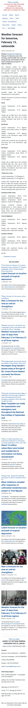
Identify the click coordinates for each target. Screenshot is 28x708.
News (11, 18)
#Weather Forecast (10, 256)
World (19, 25)
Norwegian (4, 380)
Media (11, 15)
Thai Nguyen (5, 496)
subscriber (12, 464)
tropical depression (9, 287)
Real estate (5, 25)
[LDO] (14, 268)
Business (5, 18)
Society (4, 15)
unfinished (4, 504)
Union (17, 18)
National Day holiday (17, 424)
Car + (4, 28)
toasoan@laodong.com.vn (13, 666)
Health (14, 25)
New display (11, 28)
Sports (17, 15)
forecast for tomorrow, (14, 54)
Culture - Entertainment (9, 21)
